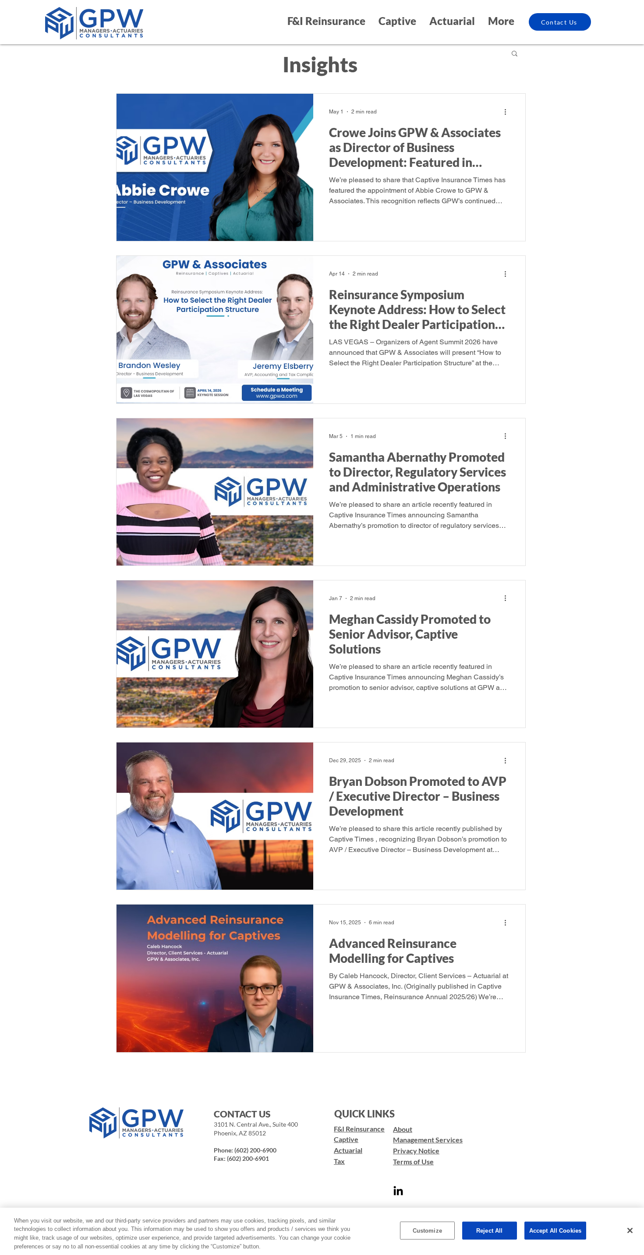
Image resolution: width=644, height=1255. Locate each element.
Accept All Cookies (555, 1230)
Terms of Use (413, 1161)
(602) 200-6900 (255, 1150)
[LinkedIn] (398, 1191)
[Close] (630, 1230)
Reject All (489, 1230)
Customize (427, 1230)
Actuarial (348, 1150)
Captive (346, 1139)
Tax (339, 1161)
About (402, 1129)
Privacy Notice (416, 1150)
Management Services (428, 1139)
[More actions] (508, 111)
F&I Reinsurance (359, 1128)
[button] (514, 54)
